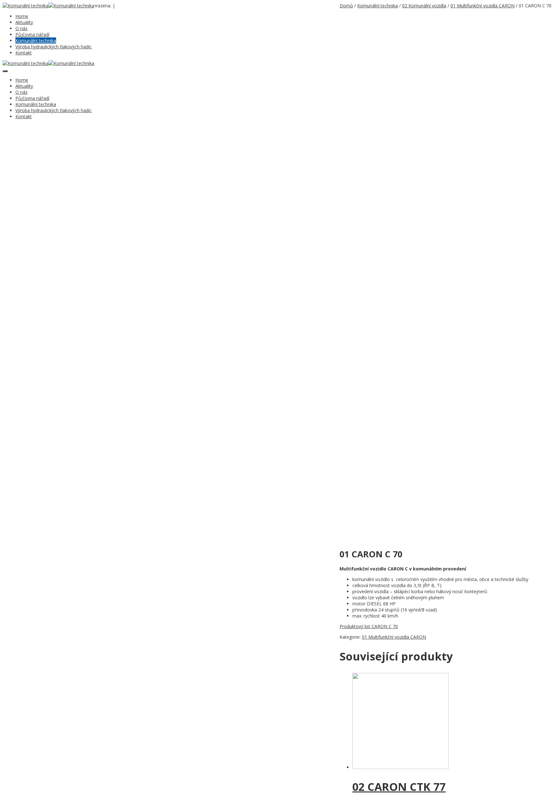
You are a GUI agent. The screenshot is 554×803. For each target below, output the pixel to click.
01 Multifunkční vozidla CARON (482, 6)
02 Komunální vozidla (424, 6)
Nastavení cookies (132, 6)
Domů (346, 6)
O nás (21, 28)
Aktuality (24, 22)
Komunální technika (35, 40)
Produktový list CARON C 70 (369, 626)
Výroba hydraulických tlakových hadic (53, 47)
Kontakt (23, 53)
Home (21, 16)
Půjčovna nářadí (32, 34)
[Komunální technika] (25, 6)
